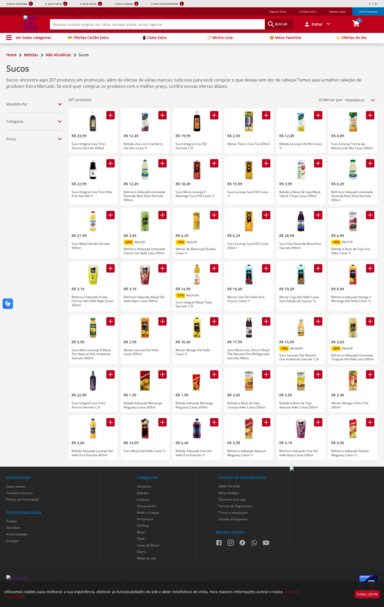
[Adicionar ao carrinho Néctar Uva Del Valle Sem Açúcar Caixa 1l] (266, 268)
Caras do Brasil (148, 545)
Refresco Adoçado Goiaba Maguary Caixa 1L (350, 453)
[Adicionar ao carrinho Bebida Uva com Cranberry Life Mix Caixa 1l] (162, 115)
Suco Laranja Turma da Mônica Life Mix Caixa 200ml (352, 146)
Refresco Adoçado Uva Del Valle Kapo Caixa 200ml (298, 453)
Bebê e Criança (148, 512)
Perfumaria (145, 519)
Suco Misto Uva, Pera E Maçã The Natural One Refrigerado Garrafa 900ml (248, 354)
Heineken (13, 527)
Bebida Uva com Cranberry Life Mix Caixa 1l (143, 146)
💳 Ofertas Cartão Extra (88, 37)
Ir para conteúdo (19, 3)
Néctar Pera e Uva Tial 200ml (248, 144)
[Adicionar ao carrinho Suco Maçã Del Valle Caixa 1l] (162, 422)
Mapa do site (146, 558)
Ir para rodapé (126, 3)
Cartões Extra (307, 11)
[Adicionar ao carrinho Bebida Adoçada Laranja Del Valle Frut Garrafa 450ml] (110, 422)
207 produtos (79, 99)
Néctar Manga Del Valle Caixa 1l (193, 352)
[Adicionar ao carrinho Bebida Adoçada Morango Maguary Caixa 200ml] (214, 374)
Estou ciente (367, 594)
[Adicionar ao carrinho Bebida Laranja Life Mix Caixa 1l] (318, 115)
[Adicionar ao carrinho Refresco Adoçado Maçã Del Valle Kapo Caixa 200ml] (162, 268)
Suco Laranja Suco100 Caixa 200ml (247, 246)
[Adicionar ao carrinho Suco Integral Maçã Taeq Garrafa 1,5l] (214, 268)
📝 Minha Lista (220, 37)
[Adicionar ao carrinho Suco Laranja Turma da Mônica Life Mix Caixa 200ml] (370, 115)
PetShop (143, 525)
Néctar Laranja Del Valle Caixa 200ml (141, 352)
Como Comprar (368, 11)
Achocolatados (17, 534)
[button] (317, 24)
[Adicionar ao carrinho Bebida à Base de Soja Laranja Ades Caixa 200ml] (266, 374)
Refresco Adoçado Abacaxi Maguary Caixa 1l (246, 453)
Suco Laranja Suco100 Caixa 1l (247, 194)
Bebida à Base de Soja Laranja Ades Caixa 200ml (246, 405)
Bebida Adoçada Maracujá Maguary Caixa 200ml (143, 405)
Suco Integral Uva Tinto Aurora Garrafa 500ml (88, 146)
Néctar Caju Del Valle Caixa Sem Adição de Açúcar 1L (299, 299)
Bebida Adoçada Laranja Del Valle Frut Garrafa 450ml (92, 453)
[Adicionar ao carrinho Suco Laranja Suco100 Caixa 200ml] (266, 215)
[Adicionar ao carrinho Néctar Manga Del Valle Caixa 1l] (214, 321)
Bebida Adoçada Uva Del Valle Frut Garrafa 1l (194, 453)
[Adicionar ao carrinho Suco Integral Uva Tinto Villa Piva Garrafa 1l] (110, 163)
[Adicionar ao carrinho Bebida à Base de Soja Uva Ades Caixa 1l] (370, 215)
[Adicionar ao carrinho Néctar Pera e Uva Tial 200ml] (266, 115)
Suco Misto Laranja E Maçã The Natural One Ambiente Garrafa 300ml (91, 354)
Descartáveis (146, 506)
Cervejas (12, 541)
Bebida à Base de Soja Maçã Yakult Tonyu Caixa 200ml (300, 194)
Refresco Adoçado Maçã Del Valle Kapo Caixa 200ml (144, 299)
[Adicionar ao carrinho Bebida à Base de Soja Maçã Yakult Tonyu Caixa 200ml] (318, 163)
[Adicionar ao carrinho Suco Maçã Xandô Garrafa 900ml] (110, 215)
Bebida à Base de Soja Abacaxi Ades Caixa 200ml (298, 405)
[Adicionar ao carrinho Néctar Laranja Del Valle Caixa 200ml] (162, 321)
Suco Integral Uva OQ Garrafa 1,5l (191, 146)
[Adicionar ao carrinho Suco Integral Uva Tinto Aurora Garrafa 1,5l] (110, 374)
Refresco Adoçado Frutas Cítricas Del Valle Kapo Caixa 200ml (92, 301)
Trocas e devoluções (233, 512)
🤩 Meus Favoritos (285, 37)
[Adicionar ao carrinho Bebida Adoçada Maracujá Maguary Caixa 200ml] (162, 374)
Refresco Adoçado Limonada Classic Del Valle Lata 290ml (144, 251)
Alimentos (144, 486)
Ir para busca (90, 3)
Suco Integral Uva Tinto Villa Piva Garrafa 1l (92, 194)
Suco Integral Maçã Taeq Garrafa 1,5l (194, 304)
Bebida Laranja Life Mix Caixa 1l (300, 146)
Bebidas (31, 54)
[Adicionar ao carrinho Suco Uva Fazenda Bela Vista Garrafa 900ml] (318, 215)
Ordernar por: (331, 99)
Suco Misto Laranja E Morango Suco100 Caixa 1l (195, 194)
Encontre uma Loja (232, 499)
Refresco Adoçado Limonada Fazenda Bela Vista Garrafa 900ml (144, 196)
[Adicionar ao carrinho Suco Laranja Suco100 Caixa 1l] (266, 163)
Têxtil (141, 538)
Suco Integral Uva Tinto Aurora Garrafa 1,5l (88, 405)
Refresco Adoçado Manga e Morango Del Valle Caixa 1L (351, 299)
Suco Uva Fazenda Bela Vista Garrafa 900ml (300, 246)
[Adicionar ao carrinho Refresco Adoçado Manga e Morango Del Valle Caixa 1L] (370, 268)
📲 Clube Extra (154, 37)
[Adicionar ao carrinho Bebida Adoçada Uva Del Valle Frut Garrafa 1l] (214, 422)
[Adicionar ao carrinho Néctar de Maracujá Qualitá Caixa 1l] (214, 215)
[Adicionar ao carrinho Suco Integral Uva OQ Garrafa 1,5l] (214, 115)
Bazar (141, 532)
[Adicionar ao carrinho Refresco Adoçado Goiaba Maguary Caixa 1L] (370, 422)
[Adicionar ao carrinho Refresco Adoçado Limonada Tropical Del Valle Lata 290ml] (370, 321)
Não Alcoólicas (58, 54)
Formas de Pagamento (235, 506)
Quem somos (16, 486)
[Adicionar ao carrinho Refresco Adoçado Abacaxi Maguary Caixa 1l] (266, 422)
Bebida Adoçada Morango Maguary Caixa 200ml (194, 405)
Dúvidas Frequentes (233, 519)
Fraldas (11, 521)
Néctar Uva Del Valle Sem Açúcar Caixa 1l (246, 299)
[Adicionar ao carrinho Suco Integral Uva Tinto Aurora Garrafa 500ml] (110, 115)
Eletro (141, 552)
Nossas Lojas (337, 11)
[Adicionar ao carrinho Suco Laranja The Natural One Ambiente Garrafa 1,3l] (318, 321)
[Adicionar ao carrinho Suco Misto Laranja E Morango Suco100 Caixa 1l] (214, 163)
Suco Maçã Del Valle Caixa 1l (144, 451)
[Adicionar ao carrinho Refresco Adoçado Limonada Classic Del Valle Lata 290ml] (162, 215)
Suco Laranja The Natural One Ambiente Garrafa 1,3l (298, 357)
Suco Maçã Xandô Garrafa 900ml (91, 246)
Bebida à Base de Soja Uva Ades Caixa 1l (350, 251)
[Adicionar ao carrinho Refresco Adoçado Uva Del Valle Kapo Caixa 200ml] (318, 422)
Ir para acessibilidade (167, 3)
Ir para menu (55, 3)
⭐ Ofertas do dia (351, 37)
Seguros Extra (277, 11)
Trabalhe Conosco (19, 493)
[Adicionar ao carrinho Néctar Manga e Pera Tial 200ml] (370, 374)
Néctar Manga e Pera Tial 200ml (349, 405)
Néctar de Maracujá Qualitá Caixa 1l (196, 251)
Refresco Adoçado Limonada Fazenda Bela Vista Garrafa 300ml (352, 196)
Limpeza (143, 499)
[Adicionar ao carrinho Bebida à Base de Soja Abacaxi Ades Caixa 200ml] (318, 374)
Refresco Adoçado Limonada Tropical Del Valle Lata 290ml (352, 357)
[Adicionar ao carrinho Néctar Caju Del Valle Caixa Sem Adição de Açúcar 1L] (318, 268)
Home (11, 54)
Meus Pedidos (229, 493)
